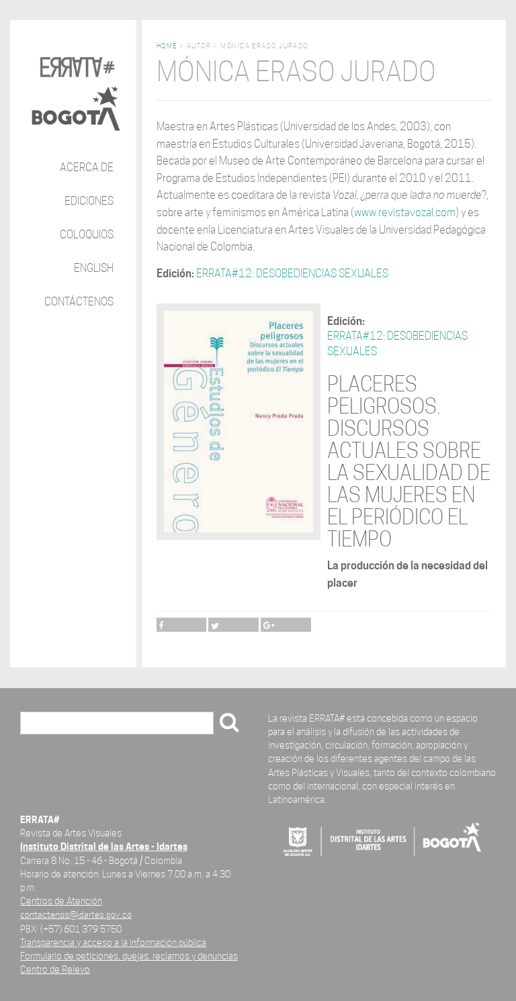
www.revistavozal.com (405, 212)
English (94, 268)
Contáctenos (79, 301)
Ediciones (89, 201)
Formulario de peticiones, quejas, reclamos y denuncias (129, 955)
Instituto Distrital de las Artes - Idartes (103, 846)
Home (167, 46)
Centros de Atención (61, 900)
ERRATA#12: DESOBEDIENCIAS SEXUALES (292, 273)
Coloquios (87, 234)
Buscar (41, 724)
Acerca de (87, 167)
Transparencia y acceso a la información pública (113, 942)
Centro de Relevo (55, 969)
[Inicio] (75, 83)
